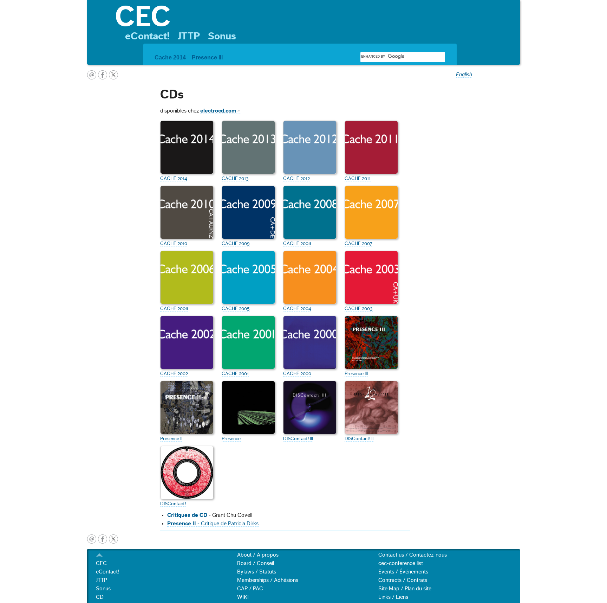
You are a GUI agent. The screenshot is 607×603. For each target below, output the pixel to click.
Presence (231, 438)
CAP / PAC (250, 588)
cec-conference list (400, 563)
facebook (102, 74)
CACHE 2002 (174, 373)
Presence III (207, 57)
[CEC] (314, 16)
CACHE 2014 (173, 178)
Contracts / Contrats (402, 580)
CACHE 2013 (235, 178)
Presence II (171, 438)
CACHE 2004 (297, 308)
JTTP (189, 36)
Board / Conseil (255, 563)
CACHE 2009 (236, 243)
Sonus (222, 36)
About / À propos (258, 555)
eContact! (147, 36)
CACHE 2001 (235, 373)
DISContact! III (298, 438)
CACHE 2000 (297, 373)
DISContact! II (359, 438)
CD (100, 597)
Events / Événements (403, 572)
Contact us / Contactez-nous (412, 555)
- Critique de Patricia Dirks (227, 523)
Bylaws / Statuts (256, 572)
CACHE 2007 (358, 243)
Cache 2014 (170, 57)
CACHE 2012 (296, 178)
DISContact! (173, 503)
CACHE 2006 (174, 308)
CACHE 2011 (358, 178)
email (91, 74)
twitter (113, 74)
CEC (101, 563)
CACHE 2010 (173, 243)
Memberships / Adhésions (267, 580)
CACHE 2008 (297, 243)
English (464, 74)
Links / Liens (393, 597)
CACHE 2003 (359, 308)
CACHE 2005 (236, 308)
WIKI (243, 597)
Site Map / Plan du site (404, 588)
